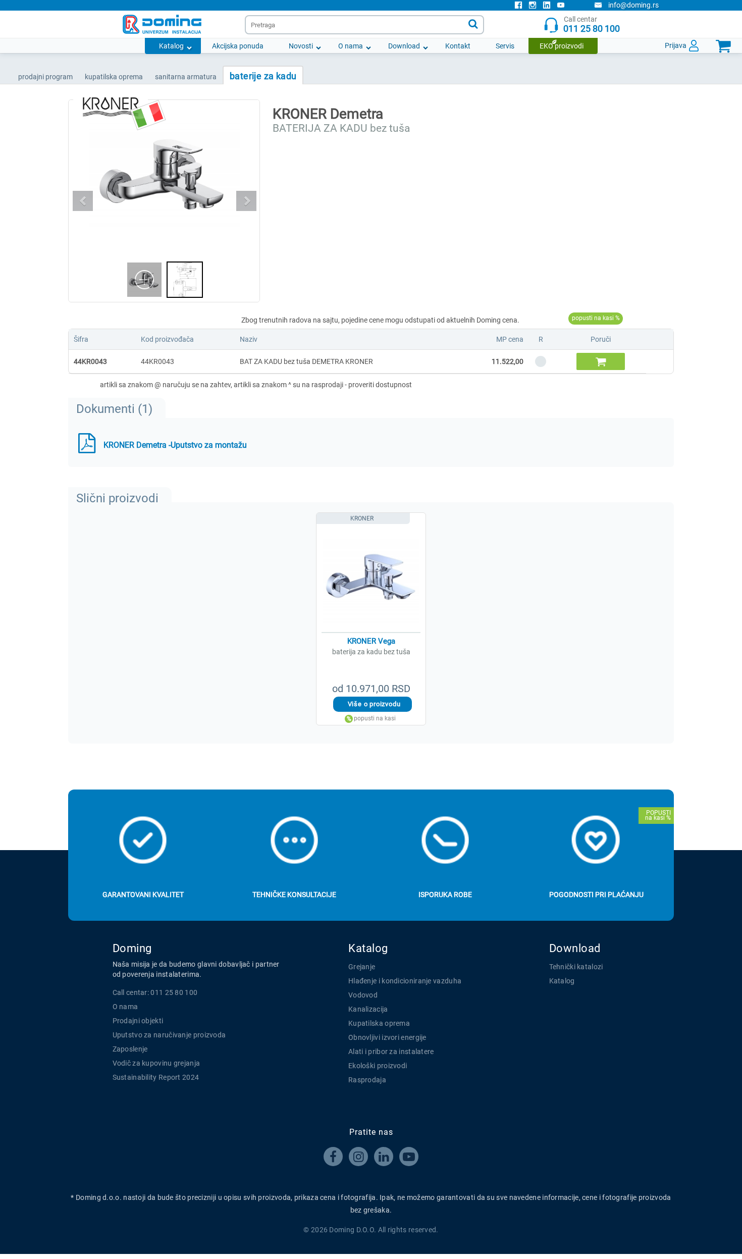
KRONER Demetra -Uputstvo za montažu (175, 445)
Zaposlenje (130, 1049)
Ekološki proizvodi (377, 1066)
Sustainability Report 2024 (156, 1077)
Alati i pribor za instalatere (391, 1051)
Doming (132, 948)
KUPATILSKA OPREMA (114, 77)
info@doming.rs (633, 5)
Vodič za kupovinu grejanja (156, 1063)
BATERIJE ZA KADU (263, 76)
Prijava (675, 45)
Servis (505, 46)
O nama (350, 46)
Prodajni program (45, 77)
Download (404, 46)
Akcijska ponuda (237, 46)
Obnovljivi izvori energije (387, 1037)
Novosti (301, 46)
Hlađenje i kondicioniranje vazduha (404, 981)
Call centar (591, 24)
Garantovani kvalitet (143, 894)
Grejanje (361, 967)
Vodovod (363, 995)
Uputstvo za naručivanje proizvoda (169, 1035)
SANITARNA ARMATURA (186, 77)
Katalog (171, 46)
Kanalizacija (368, 1009)
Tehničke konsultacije (294, 894)
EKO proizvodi (562, 46)
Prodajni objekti (138, 1021)
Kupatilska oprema (379, 1023)
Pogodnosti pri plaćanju (596, 894)
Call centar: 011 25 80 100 (155, 992)
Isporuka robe (445, 894)
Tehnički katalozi (576, 967)
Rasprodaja (367, 1080)
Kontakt (457, 46)
